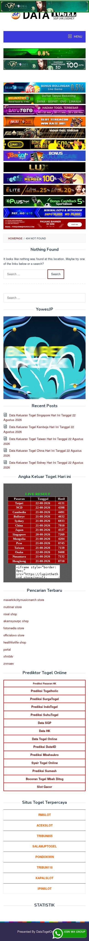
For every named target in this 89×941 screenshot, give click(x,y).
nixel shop (10, 614)
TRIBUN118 (44, 867)
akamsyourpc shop (16, 621)
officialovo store (13, 635)
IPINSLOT (45, 888)
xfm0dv (8, 656)
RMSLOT (44, 814)
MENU (77, 37)
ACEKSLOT (45, 825)
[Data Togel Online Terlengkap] (44, 14)
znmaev (8, 663)
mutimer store (12, 607)
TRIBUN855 (44, 836)
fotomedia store (13, 628)
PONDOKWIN (44, 857)
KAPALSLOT (44, 878)
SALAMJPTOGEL (44, 846)
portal (7, 649)
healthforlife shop (14, 642)
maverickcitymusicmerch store (23, 600)
